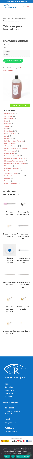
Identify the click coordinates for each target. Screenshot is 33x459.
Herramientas (8, 131)
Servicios (9, 387)
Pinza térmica (8, 166)
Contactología (8, 118)
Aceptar (7, 456)
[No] (31, 452)
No (13, 456)
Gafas (6, 128)
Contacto (9, 393)
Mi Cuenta (9, 396)
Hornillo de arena (9, 153)
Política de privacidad (23, 456)
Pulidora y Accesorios (11, 168)
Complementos (9, 113)
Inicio (4, 18)
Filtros (6, 121)
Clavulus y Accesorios (11, 146)
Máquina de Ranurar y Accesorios (14, 161)
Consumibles (8, 116)
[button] (26, 77)
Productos (7, 181)
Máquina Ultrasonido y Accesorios (15, 163)
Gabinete (7, 126)
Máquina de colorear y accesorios (14, 158)
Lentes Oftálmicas (10, 133)
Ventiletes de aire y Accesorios (13, 176)
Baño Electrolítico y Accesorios (14, 141)
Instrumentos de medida (11, 156)
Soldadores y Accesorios (12, 171)
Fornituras (7, 123)
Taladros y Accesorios (11, 173)
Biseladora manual (20, 18)
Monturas (7, 178)
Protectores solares (10, 183)
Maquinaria (11, 18)
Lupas (6, 136)
